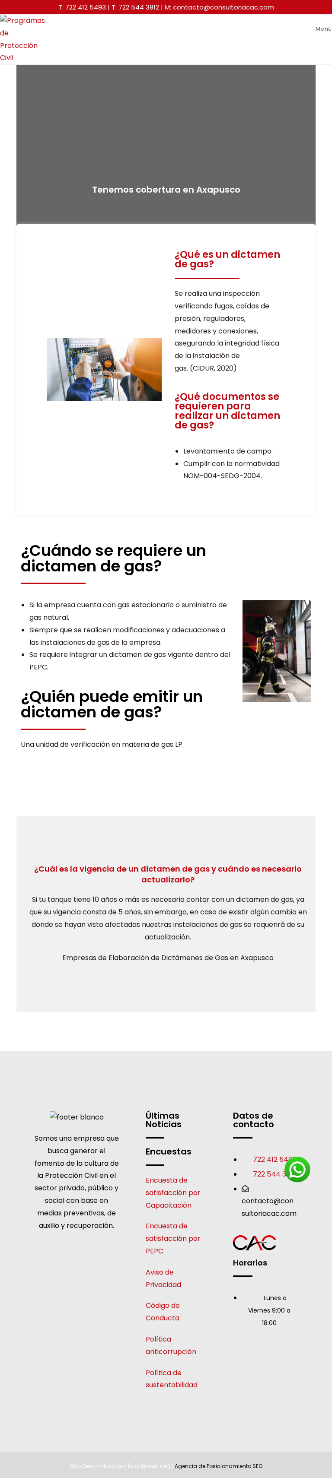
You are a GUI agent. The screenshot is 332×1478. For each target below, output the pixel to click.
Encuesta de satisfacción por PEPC (173, 1238)
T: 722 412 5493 (82, 7)
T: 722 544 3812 (135, 7)
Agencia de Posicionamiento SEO (218, 1466)
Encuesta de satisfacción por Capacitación (173, 1192)
